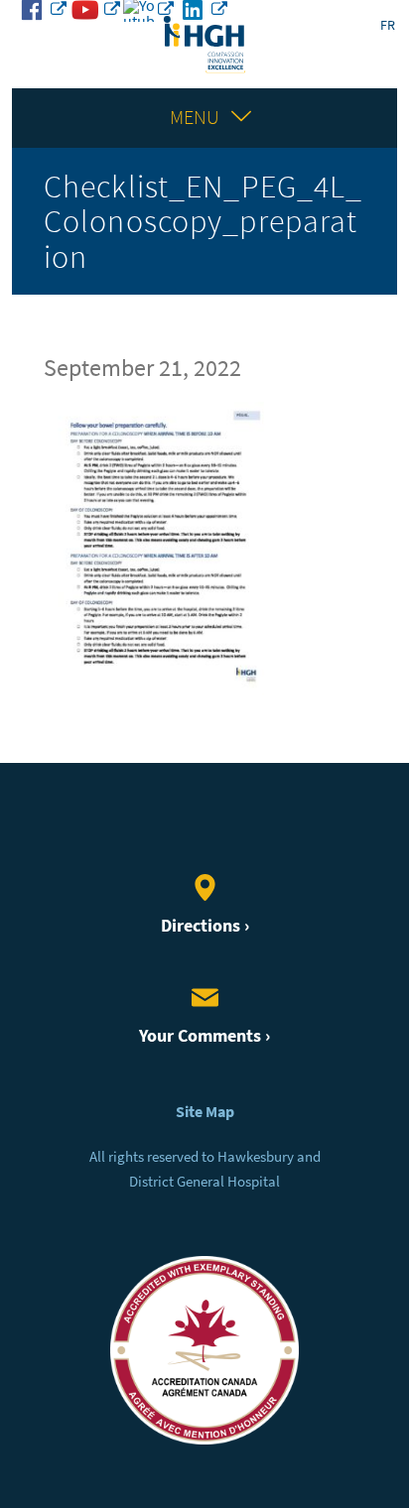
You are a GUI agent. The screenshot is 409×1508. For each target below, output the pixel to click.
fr (387, 25)
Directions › (205, 925)
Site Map (205, 1111)
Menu (194, 117)
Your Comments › (204, 1035)
